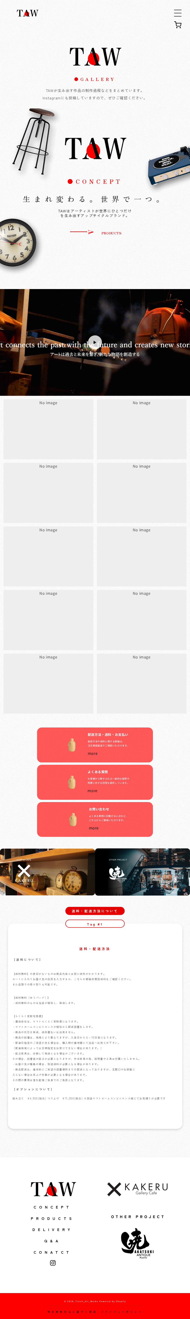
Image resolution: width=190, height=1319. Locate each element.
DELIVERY (52, 1229)
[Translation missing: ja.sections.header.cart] (178, 25)
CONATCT (53, 1252)
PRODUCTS (110, 233)
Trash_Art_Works (87, 1301)
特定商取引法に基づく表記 (73, 1311)
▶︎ (95, 342)
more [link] (93, 753)
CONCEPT (53, 1207)
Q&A (52, 1240)
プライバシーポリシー (122, 1311)
